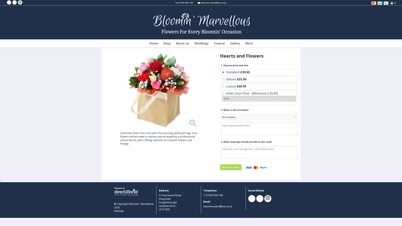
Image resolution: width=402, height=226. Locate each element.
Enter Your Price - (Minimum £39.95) (252, 93)
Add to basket (232, 167)
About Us (182, 43)
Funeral (219, 43)
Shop (167, 43)
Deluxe (236, 79)
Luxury (236, 86)
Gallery (235, 43)
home (153, 43)
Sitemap (119, 211)
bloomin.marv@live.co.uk (213, 2)
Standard (238, 72)
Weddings (201, 43)
